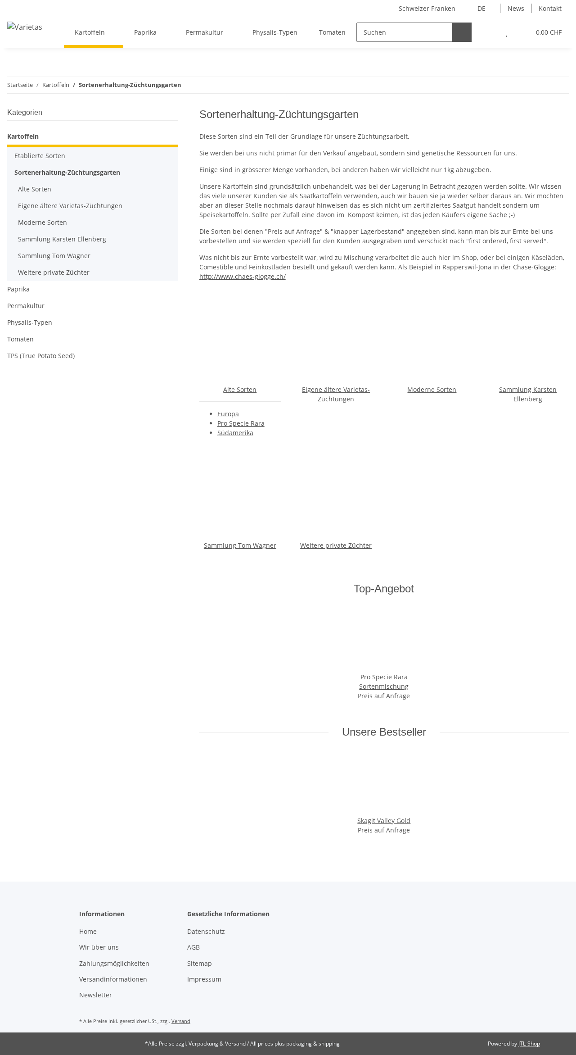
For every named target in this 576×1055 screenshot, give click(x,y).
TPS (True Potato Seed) (41, 355)
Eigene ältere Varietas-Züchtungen (70, 205)
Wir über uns (99, 947)
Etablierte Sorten (39, 155)
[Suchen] (462, 32)
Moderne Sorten (431, 389)
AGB (193, 947)
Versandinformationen (113, 979)
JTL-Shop (529, 1043)
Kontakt (550, 8)
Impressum (204, 979)
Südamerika (235, 432)
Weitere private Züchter (336, 545)
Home (88, 931)
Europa (228, 413)
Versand (180, 1021)
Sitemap (199, 963)
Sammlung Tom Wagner (240, 545)
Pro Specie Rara (241, 423)
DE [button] (481, 8)
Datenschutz (206, 931)
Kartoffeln (23, 136)
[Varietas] (24, 27)
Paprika (18, 289)
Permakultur (26, 305)
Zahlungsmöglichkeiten (114, 963)
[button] (488, 32)
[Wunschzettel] (506, 32)
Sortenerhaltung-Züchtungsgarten (67, 172)
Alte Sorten (239, 389)
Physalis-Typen (29, 322)
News (516, 8)
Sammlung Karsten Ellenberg (62, 239)
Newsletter (95, 995)
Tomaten (20, 339)
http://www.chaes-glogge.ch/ (242, 276)
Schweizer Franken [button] (427, 8)
